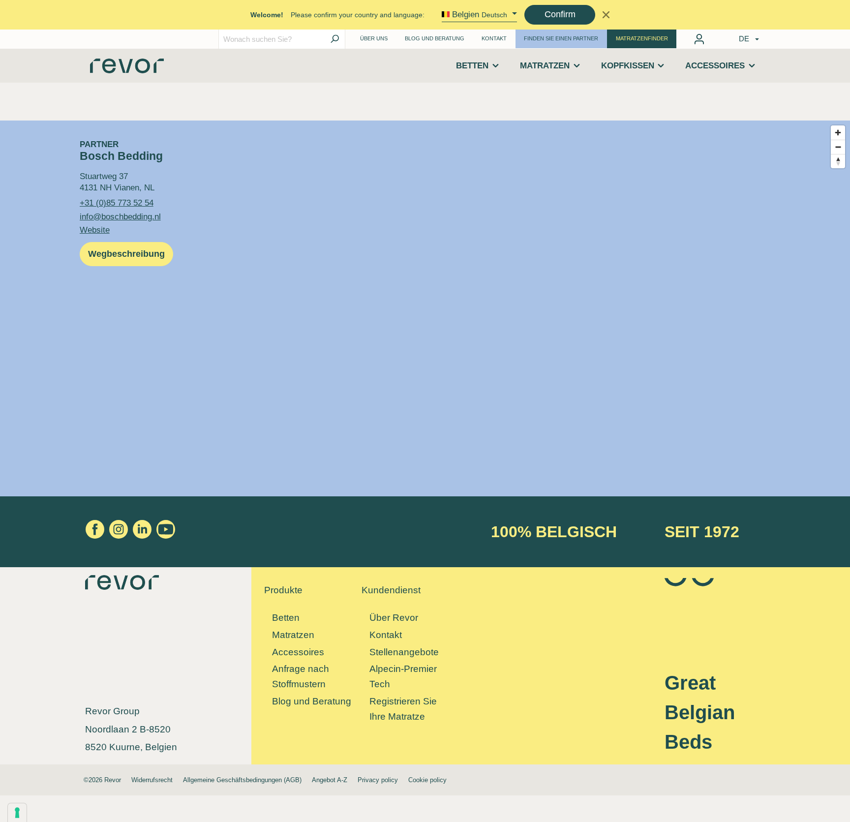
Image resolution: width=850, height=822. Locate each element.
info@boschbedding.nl (120, 216)
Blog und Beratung (434, 38)
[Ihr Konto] (699, 39)
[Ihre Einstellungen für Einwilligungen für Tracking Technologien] (17, 812)
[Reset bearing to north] (838, 161)
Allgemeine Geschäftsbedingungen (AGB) (242, 780)
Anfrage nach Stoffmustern (300, 676)
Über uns (374, 38)
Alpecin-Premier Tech (403, 676)
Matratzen (293, 635)
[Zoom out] (838, 147)
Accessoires (298, 652)
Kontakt (494, 38)
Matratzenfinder (642, 38)
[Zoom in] (838, 132)
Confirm (560, 14)
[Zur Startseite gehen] (127, 69)
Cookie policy (427, 780)
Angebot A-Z (329, 780)
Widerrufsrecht (152, 780)
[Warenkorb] (715, 37)
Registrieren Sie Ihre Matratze (403, 709)
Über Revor (393, 617)
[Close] (606, 14)
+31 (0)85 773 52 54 (116, 203)
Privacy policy (378, 780)
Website (95, 230)
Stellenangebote (404, 652)
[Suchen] (334, 39)
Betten (286, 617)
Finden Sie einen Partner (561, 38)
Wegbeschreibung (126, 254)
